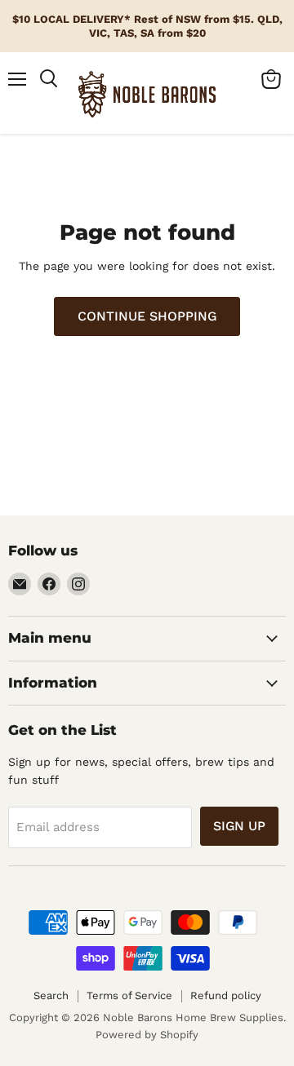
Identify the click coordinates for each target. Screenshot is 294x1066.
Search (51, 995)
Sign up (239, 826)
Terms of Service (129, 995)
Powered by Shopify (147, 1034)
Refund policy (225, 995)
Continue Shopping (147, 316)
